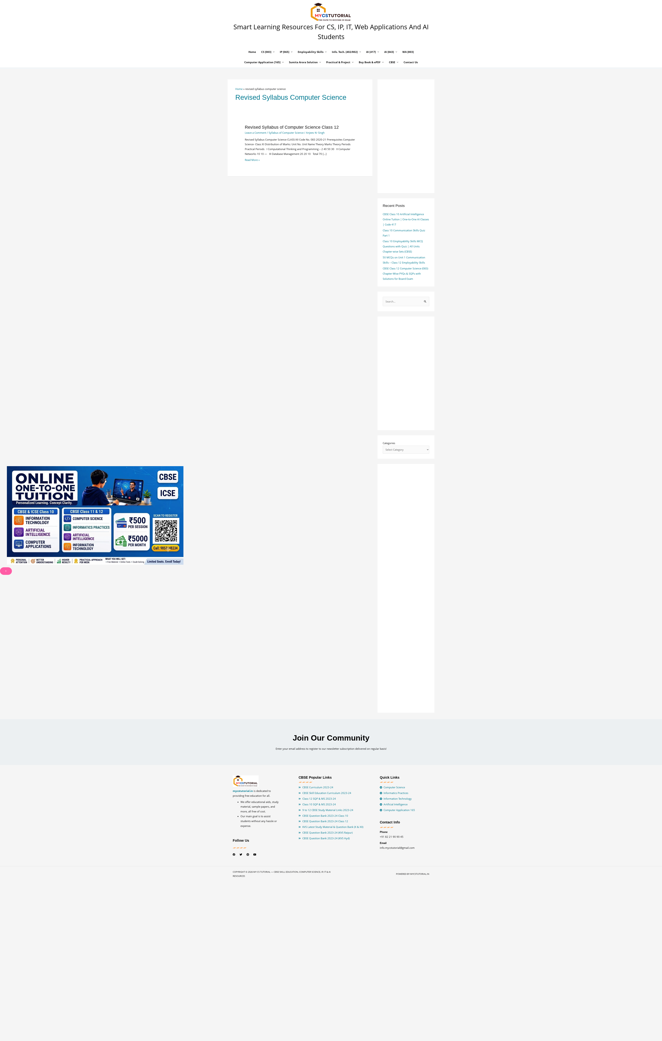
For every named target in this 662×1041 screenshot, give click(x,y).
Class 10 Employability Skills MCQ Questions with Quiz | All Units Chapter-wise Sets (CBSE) (403, 246)
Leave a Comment (255, 132)
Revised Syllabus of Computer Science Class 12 (292, 127)
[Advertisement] (300, 219)
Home (239, 89)
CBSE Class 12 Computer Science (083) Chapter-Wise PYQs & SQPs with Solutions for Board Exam (405, 273)
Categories (389, 443)
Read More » (252, 160)
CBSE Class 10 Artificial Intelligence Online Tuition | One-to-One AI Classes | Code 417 (406, 219)
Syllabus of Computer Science (286, 132)
